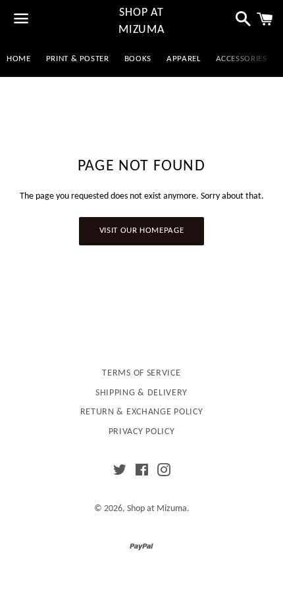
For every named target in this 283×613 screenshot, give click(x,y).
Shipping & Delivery (141, 393)
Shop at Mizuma (141, 21)
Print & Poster (77, 59)
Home (19, 59)
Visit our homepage (141, 230)
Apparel (184, 59)
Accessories (241, 59)
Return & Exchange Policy (141, 412)
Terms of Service (141, 373)
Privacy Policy (142, 432)
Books (137, 59)
